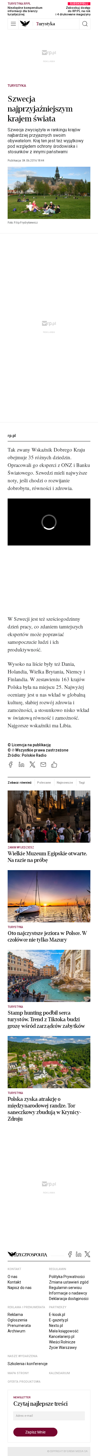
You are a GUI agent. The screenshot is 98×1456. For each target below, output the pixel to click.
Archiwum (16, 1331)
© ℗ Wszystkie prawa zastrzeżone (38, 750)
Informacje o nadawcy (68, 1293)
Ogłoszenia (17, 1320)
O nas (12, 1276)
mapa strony (18, 1373)
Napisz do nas (20, 1287)
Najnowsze (65, 782)
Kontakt (14, 1282)
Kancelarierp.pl (61, 1336)
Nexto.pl (56, 1325)
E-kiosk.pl (57, 1314)
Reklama (15, 1314)
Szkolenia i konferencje (28, 1364)
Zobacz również (19, 782)
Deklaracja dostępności (68, 1298)
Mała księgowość (63, 1331)
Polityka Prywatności (67, 1276)
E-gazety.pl (58, 1320)
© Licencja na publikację (29, 745)
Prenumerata (19, 1325)
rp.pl (12, 435)
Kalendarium (59, 1373)
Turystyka (17, 86)
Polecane (44, 782)
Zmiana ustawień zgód (68, 1282)
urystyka (45, 24)
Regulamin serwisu (65, 1287)
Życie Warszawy (63, 1347)
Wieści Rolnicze (62, 1342)
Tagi (82, 782)
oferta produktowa (24, 1381)
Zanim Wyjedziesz (21, 847)
